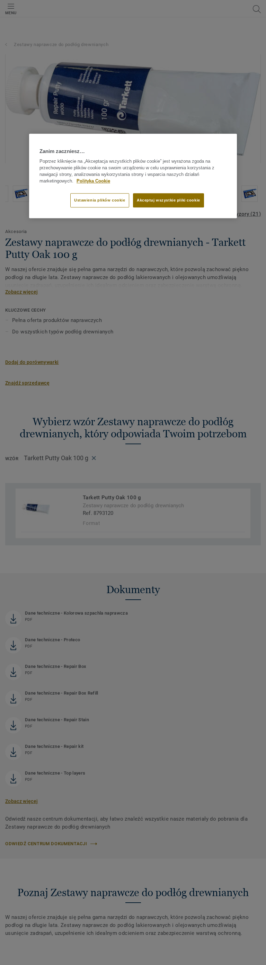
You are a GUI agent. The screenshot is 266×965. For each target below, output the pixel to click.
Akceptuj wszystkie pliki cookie (168, 200)
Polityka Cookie (93, 181)
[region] (133, 176)
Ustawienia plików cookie (99, 200)
